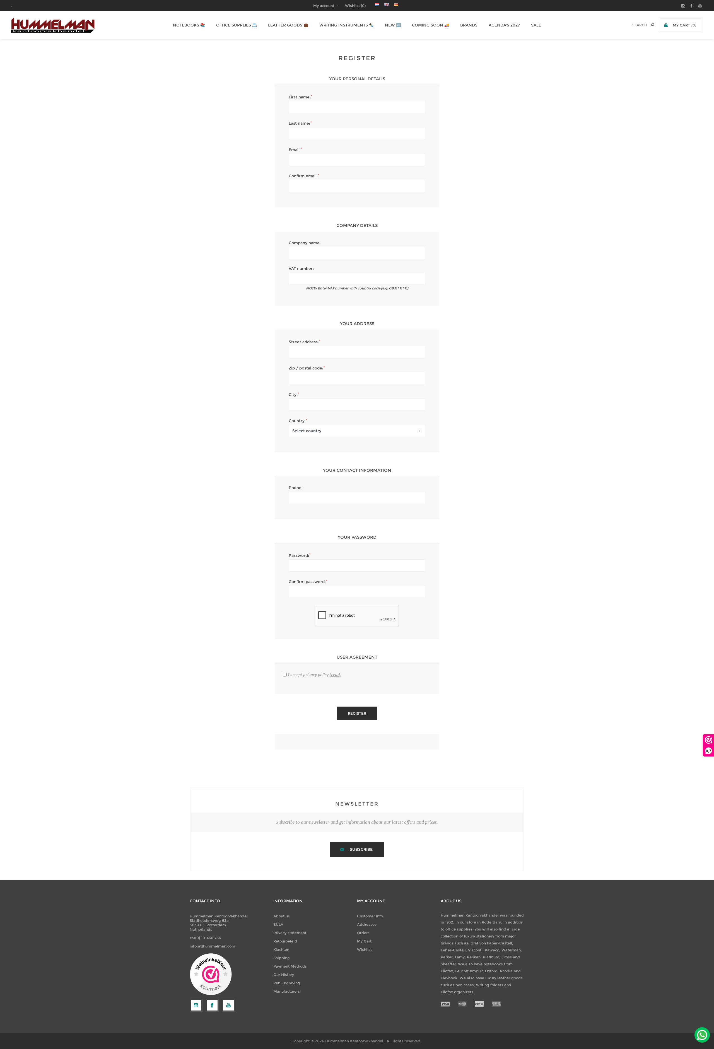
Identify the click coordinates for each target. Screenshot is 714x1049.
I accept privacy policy (308, 675)
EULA (278, 924)
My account (323, 5)
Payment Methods (290, 966)
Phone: (296, 487)
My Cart (364, 941)
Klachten (281, 949)
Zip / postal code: (306, 368)
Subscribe (361, 849)
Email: (295, 149)
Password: (299, 555)
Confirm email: (303, 175)
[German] (396, 4)
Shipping (281, 958)
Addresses (367, 924)
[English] (386, 4)
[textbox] (633, 25)
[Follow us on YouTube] (228, 1005)
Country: (297, 420)
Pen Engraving (286, 983)
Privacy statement (289, 932)
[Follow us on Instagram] (196, 1005)
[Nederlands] (377, 4)
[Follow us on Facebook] (212, 1005)
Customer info (370, 916)
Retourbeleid (285, 941)
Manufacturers (286, 991)
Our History (283, 974)
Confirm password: (307, 581)
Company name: (305, 242)
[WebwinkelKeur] (211, 974)
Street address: (304, 341)
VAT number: (301, 268)
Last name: (299, 123)
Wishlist (364, 949)
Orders (363, 932)
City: (293, 394)
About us (281, 916)
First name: (300, 97)
